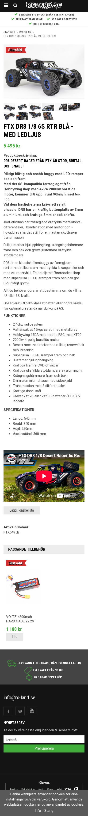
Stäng (48, 810)
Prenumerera (44, 748)
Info (14, 636)
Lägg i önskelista (21, 510)
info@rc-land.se (19, 698)
